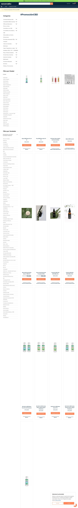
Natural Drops (6, 274)
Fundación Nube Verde (8, 218)
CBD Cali (5, 122)
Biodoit (4, 227)
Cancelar (57, 503)
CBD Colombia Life (7, 158)
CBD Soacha (5, 83)
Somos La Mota (6, 197)
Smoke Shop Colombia (8, 54)
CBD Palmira (5, 108)
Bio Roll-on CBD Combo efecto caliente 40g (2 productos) (41, 407)
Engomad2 (5, 165)
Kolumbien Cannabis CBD (8, 281)
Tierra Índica (5, 145)
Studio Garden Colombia (8, 294)
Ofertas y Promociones (8, 66)
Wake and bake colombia (8, 147)
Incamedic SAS (6, 172)
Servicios (5, 63)
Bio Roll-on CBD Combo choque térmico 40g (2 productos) (69, 407)
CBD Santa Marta (6, 99)
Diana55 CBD (6, 283)
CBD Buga (5, 77)
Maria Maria (5, 236)
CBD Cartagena (6, 93)
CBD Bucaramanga (7, 118)
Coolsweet (5, 162)
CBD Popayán (6, 124)
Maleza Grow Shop (7, 272)
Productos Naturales (7, 61)
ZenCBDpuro (6, 317)
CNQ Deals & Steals (7, 160)
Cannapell (5, 269)
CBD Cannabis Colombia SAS (9, 256)
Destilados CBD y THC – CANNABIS (10, 50)
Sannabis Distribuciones (8, 276)
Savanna (5, 263)
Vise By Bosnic (6, 296)
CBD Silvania (5, 81)
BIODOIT (26, 149)
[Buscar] (51, 4)
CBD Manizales (6, 104)
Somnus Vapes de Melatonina (9, 249)
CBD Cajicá (5, 120)
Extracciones (6, 37)
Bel (3, 278)
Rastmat (5, 192)
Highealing (5, 171)
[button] (10, 74)
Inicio (3, 9)
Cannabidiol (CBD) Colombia (9, 21)
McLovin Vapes (6, 138)
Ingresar (68, 3)
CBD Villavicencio (6, 100)
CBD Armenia (6, 102)
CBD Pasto (5, 97)
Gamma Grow (6, 233)
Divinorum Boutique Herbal (8, 163)
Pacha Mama (6, 308)
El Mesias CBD (6, 292)
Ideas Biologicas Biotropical (9, 285)
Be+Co (4, 267)
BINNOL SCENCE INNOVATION (55, 149)
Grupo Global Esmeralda (8, 235)
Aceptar (68, 503)
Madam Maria (6, 180)
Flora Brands (5, 262)
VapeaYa (5, 199)
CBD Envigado (6, 79)
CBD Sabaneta (6, 86)
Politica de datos (58, 500)
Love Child (5, 178)
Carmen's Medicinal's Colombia (9, 156)
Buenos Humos (6, 289)
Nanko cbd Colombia (7, 181)
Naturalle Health (6, 240)
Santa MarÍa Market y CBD (8, 312)
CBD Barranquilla (6, 92)
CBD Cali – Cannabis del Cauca (9, 271)
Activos (4, 287)
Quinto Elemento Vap (7, 224)
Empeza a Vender (12, 6)
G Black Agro (6, 169)
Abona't (4, 242)
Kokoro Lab (5, 176)
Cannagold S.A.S (6, 280)
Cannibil (4, 154)
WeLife (4, 315)
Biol (4, 151)
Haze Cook (5, 210)
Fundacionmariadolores (8, 303)
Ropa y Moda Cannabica (8, 52)
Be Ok (4, 265)
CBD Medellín (6, 106)
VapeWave (5, 201)
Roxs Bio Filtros (6, 194)
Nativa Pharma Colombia (8, 247)
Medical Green (6, 304)
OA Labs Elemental (7, 253)
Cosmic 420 (5, 213)
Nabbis (4, 306)
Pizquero (5, 188)
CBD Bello (5, 116)
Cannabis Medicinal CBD (8, 19)
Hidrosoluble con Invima (8, 35)
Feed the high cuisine (7, 167)
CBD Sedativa (6, 211)
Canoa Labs (5, 229)
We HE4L (5, 258)
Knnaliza (5, 142)
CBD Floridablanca (7, 84)
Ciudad (4, 74)
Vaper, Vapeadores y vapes (9, 48)
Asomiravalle (5, 310)
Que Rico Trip (6, 190)
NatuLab (5, 140)
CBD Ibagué (5, 111)
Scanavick (5, 313)
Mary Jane (5, 244)
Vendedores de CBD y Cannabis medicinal (8, 135)
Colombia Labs (6, 231)
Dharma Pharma (6, 215)
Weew (4, 203)
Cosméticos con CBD (7, 28)
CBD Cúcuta (5, 95)
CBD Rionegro (6, 125)
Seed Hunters (6, 195)
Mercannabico (6, 245)
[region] (63, 499)
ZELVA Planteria (6, 204)
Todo (6, 6)
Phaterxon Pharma (7, 220)
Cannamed (5, 301)
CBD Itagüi (5, 88)
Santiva (4, 238)
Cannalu (5, 290)
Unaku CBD (5, 251)
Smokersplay (6, 226)
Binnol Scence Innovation (8, 149)
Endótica (5, 217)
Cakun (4, 153)
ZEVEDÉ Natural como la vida (9, 260)
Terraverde (5, 144)
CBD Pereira (5, 109)
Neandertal (5, 183)
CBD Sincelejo (6, 90)
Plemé (4, 222)
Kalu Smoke (5, 174)
